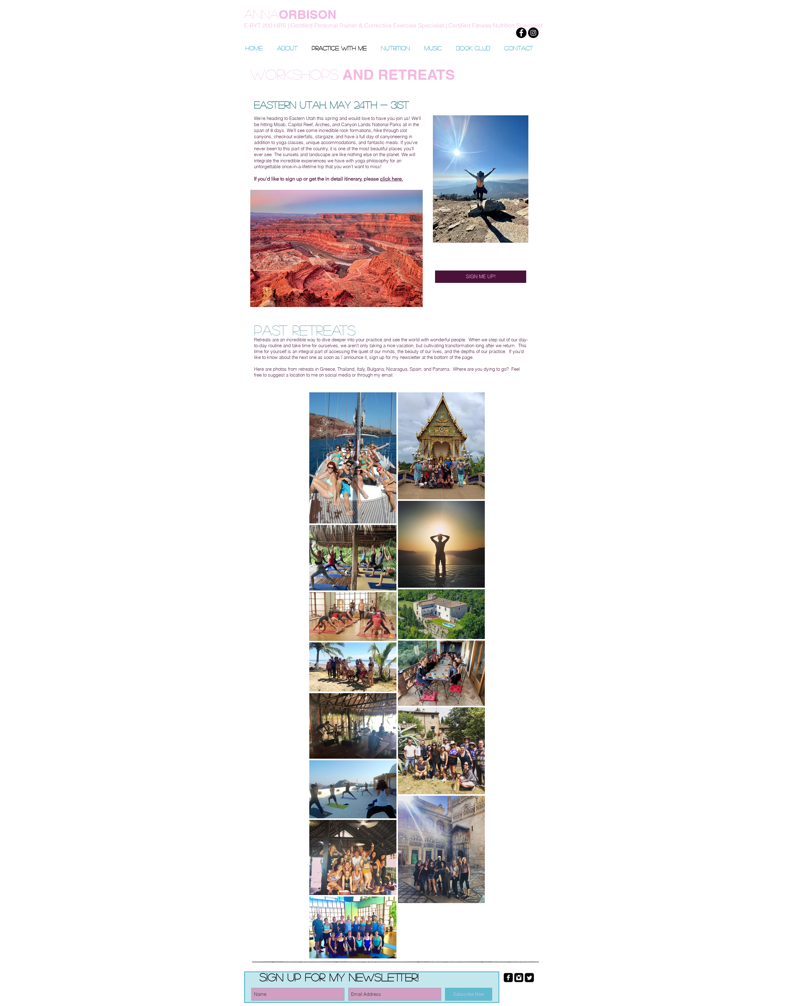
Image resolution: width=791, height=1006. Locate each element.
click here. (391, 179)
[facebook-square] (508, 977)
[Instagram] (533, 33)
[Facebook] (521, 33)
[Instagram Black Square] (518, 977)
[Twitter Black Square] (529, 977)
